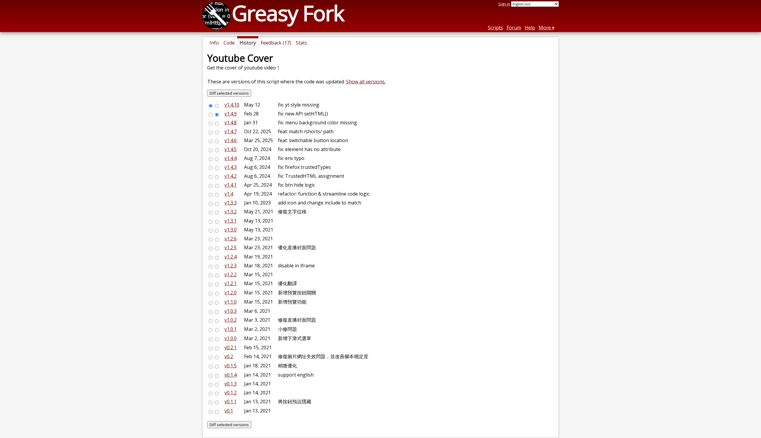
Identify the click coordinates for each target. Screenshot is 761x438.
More (545, 27)
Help (530, 27)
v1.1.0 (230, 302)
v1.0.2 (230, 320)
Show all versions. (366, 81)
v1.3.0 (230, 229)
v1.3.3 (230, 202)
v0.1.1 (230, 401)
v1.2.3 (230, 265)
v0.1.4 (230, 375)
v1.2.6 (230, 238)
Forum (514, 27)
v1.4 (228, 194)
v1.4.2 (230, 176)
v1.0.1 (230, 329)
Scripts (495, 27)
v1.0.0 (230, 338)
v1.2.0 (230, 292)
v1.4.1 (230, 185)
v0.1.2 (230, 392)
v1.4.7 (230, 131)
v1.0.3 (230, 311)
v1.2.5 (230, 247)
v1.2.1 (230, 283)
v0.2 (228, 356)
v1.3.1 (230, 221)
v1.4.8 (230, 122)
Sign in (504, 4)
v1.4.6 (230, 140)
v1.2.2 (230, 274)
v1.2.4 (230, 256)
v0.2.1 (230, 347)
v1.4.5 (230, 149)
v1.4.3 (230, 167)
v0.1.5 (230, 365)
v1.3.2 (230, 211)
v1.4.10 (231, 104)
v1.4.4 (230, 158)
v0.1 (228, 410)
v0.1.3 (230, 383)
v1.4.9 (230, 113)
